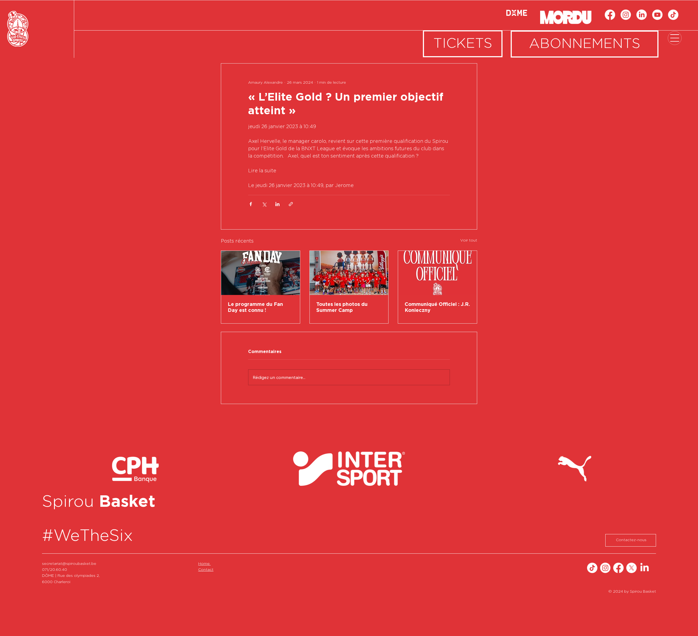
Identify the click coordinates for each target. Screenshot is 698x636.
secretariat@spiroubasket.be (69, 568)
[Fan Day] (260, 273)
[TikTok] (673, 15)
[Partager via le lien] (290, 204)
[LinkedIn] (641, 15)
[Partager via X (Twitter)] (264, 204)
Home (204, 568)
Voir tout (468, 240)
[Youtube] (657, 15)
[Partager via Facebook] (250, 204)
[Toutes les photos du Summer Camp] (349, 273)
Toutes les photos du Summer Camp (342, 307)
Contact (205, 574)
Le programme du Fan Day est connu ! (255, 307)
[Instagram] (626, 15)
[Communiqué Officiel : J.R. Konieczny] (437, 273)
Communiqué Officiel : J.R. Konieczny (437, 307)
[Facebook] (610, 15)
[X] (631, 572)
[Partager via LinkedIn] (277, 204)
